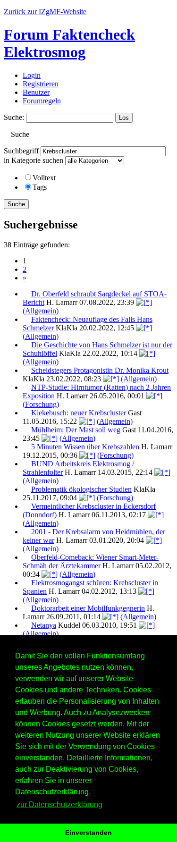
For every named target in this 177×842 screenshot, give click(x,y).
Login (32, 75)
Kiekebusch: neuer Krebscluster (78, 413)
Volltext (44, 178)
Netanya (43, 625)
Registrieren (41, 84)
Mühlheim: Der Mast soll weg (75, 430)
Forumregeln (42, 101)
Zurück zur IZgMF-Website (45, 12)
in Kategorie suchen (33, 160)
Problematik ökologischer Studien (81, 489)
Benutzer (36, 92)
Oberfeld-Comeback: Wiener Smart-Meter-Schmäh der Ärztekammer (91, 561)
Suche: (14, 117)
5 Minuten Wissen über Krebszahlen (85, 447)
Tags (40, 187)
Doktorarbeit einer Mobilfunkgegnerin (88, 608)
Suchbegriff (21, 151)
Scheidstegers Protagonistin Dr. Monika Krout (100, 370)
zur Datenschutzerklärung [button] (59, 804)
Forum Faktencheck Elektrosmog (69, 43)
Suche (16, 204)
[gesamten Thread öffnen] (144, 302)
